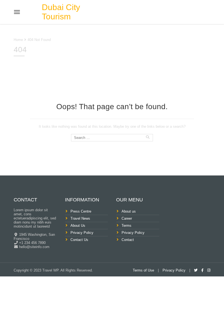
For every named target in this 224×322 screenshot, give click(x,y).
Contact (128, 240)
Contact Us (79, 240)
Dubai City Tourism (61, 12)
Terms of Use (143, 270)
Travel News (80, 218)
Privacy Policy (81, 233)
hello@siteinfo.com (33, 247)
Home (18, 40)
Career (127, 218)
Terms (126, 225)
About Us (77, 225)
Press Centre (80, 211)
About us (129, 211)
